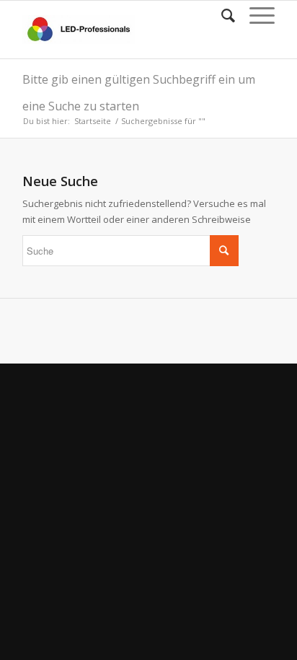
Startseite (92, 120)
